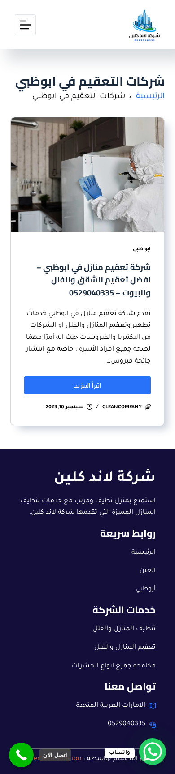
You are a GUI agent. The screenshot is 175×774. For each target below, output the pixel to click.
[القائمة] (25, 24)
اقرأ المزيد (76, 382)
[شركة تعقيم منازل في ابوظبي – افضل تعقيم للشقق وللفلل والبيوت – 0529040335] (87, 174)
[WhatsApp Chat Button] (152, 751)
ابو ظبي (142, 249)
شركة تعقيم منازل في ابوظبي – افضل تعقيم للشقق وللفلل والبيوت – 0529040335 (93, 280)
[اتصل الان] (21, 755)
